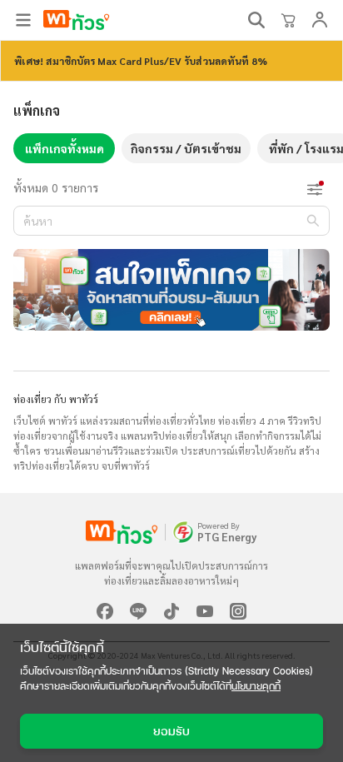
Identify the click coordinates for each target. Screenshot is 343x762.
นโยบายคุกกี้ (256, 686)
